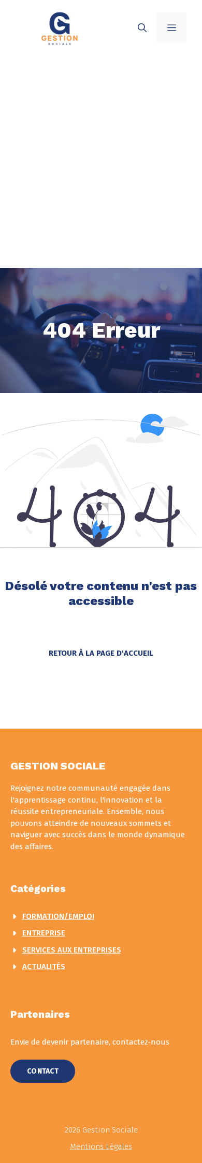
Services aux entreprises (71, 950)
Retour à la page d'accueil (101, 653)
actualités (43, 966)
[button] (142, 27)
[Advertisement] (101, 162)
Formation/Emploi (58, 916)
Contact (43, 1071)
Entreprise (43, 933)
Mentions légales (101, 1146)
